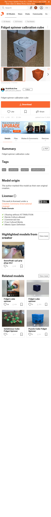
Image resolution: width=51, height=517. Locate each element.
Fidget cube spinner (9, 300)
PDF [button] (46, 149)
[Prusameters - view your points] (35, 7)
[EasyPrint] (31, 8)
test (3, 170)
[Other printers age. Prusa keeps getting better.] (25, 127)
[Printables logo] (2, 14)
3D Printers (18, 21)
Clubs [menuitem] (27, 14)
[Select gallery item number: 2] (11, 295)
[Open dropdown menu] (47, 27)
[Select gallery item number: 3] (13, 295)
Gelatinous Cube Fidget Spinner (12, 330)
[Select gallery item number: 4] (15, 295)
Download (27, 104)
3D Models (6, 21)
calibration (13, 170)
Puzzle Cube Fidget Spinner (37, 330)
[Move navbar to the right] (48, 13)
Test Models (31, 21)
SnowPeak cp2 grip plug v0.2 (13, 261)
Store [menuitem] (20, 14)
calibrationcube (38, 170)
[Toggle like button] (5, 266)
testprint (24, 170)
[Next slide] (48, 74)
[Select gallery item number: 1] (9, 295)
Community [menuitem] (37, 14)
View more (43, 236)
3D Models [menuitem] (10, 14)
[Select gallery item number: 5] (16, 295)
